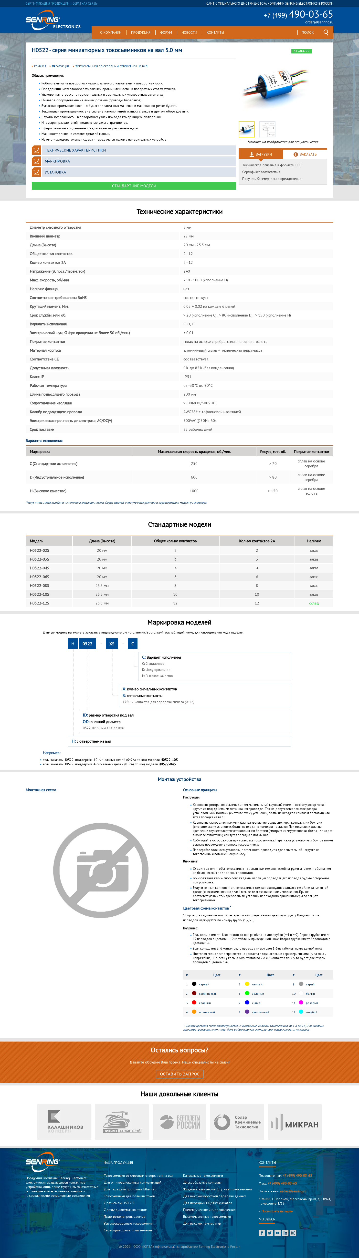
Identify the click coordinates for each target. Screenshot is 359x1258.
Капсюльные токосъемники (203, 1175)
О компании (110, 32)
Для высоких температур (202, 1223)
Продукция (140, 32)
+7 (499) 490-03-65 (297, 1175)
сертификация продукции (47, 3)
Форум (166, 32)
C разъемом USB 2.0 (119, 1203)
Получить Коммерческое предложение (271, 178)
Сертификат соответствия (261, 172)
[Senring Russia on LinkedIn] (285, 1233)
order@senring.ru (319, 22)
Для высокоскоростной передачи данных (214, 1196)
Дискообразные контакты (202, 1182)
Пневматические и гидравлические (209, 1209)
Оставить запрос (179, 1074)
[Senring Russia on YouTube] (278, 1233)
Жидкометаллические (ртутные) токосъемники (217, 1189)
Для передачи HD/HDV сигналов (207, 1203)
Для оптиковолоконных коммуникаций (132, 1182)
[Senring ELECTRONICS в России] (53, 20)
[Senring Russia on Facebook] (262, 1233)
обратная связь (85, 3)
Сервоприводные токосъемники (128, 1230)
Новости (189, 32)
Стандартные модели (134, 185)
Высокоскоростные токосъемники (129, 1223)
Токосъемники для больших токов (129, 1196)
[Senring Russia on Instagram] (293, 1233)
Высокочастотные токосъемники (207, 1216)
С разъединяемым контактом (125, 1209)
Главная (40, 66)
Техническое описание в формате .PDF (271, 165)
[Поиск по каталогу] (326, 32)
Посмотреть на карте (277, 1211)
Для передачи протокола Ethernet (130, 1189)
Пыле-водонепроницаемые (125, 1216)
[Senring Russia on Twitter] (270, 1233)
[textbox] (309, 32)
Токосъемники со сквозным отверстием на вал (111, 66)
